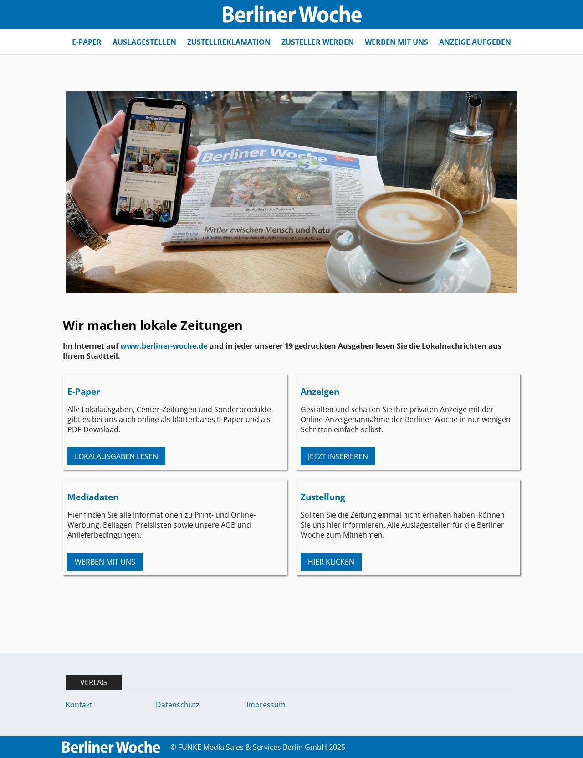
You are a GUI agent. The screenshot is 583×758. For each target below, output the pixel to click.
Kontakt (79, 705)
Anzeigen (320, 391)
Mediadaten (92, 496)
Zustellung (323, 496)
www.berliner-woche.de (163, 346)
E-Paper (83, 391)
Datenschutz (177, 705)
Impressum (266, 705)
